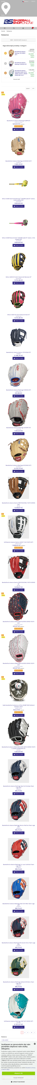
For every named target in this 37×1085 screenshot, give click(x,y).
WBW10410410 (18, 201)
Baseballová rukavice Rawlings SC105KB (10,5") (18, 161)
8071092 (18, 505)
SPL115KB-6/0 (18, 466)
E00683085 (18, 353)
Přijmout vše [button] (18, 1073)
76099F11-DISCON (18, 708)
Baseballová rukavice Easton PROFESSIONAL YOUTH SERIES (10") (18, 503)
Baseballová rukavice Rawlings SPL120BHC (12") (20, 53)
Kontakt (3, 1)
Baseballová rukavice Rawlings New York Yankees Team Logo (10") (18, 786)
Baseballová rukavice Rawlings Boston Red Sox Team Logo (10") (18, 826)
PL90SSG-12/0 (18, 391)
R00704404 (18, 749)
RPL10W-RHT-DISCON (18, 666)
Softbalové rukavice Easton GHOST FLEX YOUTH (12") (18, 542)
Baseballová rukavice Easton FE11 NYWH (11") (18, 352)
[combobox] (35, 1044)
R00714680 (18, 1022)
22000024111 (18, 828)
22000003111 (18, 984)
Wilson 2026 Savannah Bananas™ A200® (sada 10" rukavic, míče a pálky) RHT (18, 199)
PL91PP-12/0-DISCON (18, 122)
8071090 (18, 585)
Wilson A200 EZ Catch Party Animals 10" (18, 314)
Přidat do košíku (19, 129)
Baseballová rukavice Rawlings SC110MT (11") (18, 427)
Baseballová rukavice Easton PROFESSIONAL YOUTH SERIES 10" (18, 583)
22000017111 (18, 906)
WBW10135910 (18, 278)
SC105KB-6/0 (18, 162)
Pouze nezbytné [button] (18, 1078)
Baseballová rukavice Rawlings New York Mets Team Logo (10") (19, 904)
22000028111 (18, 945)
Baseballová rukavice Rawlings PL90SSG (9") (18, 390)
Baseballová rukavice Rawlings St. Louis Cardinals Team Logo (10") (18, 865)
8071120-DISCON (18, 543)
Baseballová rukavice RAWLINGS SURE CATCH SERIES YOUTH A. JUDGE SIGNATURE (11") (18, 747)
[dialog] (18, 1063)
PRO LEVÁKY (5, 1040)
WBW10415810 (18, 240)
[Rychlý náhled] (18, 119)
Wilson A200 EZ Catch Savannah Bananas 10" (18, 277)
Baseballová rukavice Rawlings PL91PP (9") (18, 120)
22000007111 (18, 867)
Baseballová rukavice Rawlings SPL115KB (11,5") (18, 465)
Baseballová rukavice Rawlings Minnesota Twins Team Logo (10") (18, 943)
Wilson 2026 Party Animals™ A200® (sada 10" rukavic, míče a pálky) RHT (18, 238)
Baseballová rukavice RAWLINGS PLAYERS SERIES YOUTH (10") (18, 622)
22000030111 (18, 789)
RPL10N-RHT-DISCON (18, 624)
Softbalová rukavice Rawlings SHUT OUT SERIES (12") (18, 1021)
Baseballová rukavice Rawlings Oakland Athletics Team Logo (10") (18, 982)
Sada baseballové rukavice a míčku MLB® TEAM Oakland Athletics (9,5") (18, 705)
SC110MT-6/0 (18, 429)
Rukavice (4, 1037)
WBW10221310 (18, 316)
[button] (18, 1082)
